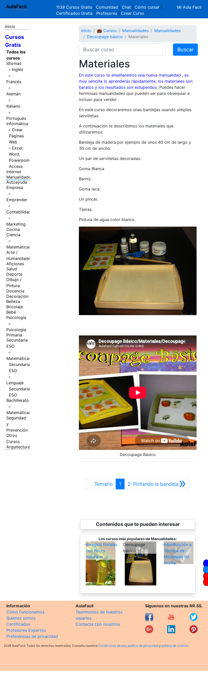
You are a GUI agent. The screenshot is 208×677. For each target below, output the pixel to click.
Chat (126, 7)
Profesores (106, 13)
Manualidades (19, 177)
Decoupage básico (105, 36)
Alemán (13, 93)
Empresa (14, 187)
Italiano (13, 106)
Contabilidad (18, 211)
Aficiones (15, 263)
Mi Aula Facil (189, 7)
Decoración (17, 296)
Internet (13, 171)
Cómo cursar (147, 7)
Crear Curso (132, 13)
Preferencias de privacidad (32, 636)
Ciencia (13, 234)
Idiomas (13, 63)
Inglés (17, 69)
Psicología (16, 317)
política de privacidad (143, 645)
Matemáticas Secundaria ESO (18, 364)
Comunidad (107, 7)
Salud (11, 268)
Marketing (16, 224)
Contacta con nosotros (98, 624)
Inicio (10, 26)
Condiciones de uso (112, 645)
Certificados (18, 624)
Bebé (11, 312)
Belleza (13, 301)
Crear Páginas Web (16, 135)
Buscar (185, 50)
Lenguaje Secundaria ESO (18, 389)
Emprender (16, 199)
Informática (17, 123)
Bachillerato (17, 400)
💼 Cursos (107, 30)
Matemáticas (18, 246)
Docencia (15, 290)
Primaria (14, 334)
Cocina (13, 229)
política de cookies (175, 645)
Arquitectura (18, 446)
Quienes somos (21, 618)
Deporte (14, 274)
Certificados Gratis (74, 13)
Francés (13, 81)
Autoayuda (16, 182)
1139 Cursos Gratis (74, 7)
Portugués (16, 118)
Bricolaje (14, 306)
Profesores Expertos (26, 630)
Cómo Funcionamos (25, 611)
